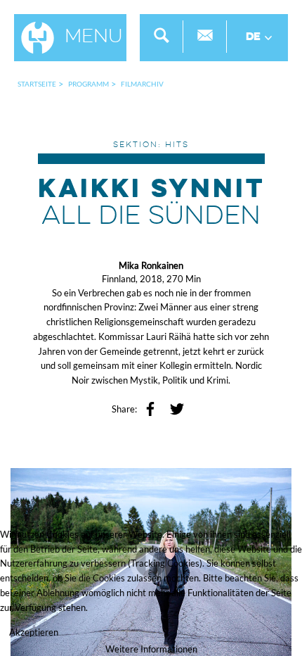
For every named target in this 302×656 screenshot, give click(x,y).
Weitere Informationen (151, 649)
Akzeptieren (33, 632)
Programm (88, 84)
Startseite (37, 84)
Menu (94, 37)
